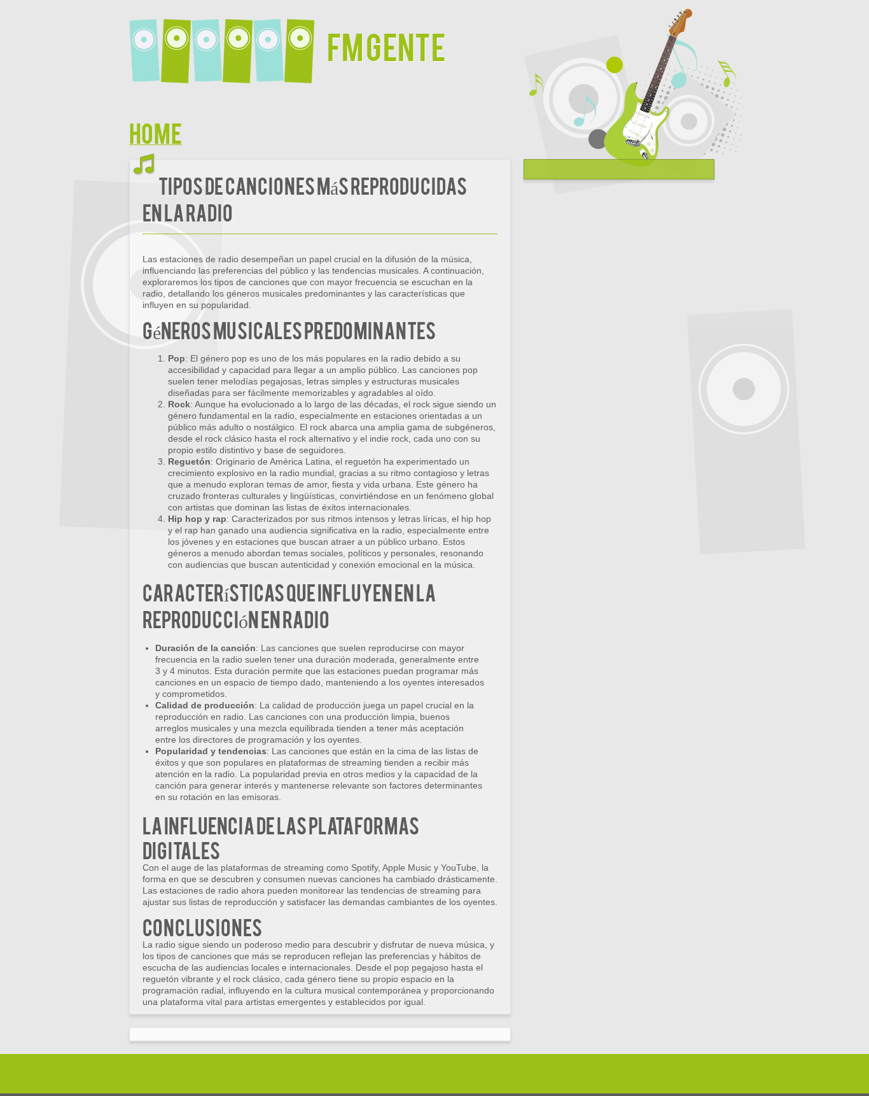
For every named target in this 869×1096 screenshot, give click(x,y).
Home (155, 132)
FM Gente (386, 45)
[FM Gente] (228, 43)
